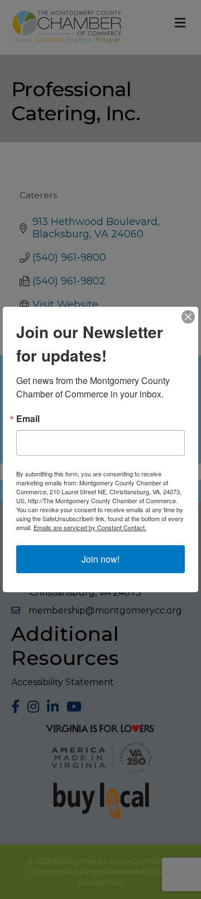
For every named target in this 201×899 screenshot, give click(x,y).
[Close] (188, 317)
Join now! (100, 558)
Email (28, 418)
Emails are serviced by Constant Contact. (90, 527)
